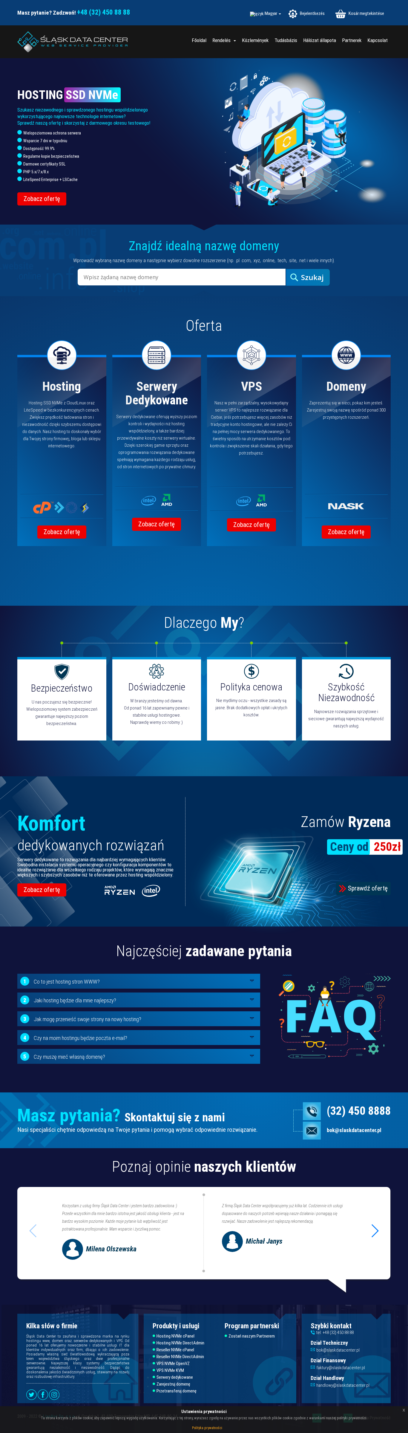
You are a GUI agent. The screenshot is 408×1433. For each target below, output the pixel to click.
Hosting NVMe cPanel (175, 1336)
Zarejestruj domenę (173, 1384)
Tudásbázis (285, 40)
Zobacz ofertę (42, 198)
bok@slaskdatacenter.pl (354, 1130)
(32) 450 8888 (359, 1110)
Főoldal (199, 40)
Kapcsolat (377, 40)
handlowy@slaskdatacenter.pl (342, 1385)
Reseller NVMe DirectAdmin (180, 1357)
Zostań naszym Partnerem (251, 1336)
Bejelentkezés (312, 13)
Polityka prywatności (207, 1428)
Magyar (271, 13)
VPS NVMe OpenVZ (173, 1363)
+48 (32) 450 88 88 (103, 12)
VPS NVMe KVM (170, 1370)
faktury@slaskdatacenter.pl (340, 1367)
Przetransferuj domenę (177, 1391)
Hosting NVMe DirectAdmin (180, 1343)
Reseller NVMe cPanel (175, 1350)
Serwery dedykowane (175, 1377)
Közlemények (255, 40)
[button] (375, 1230)
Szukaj (312, 277)
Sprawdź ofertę (368, 888)
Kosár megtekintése (366, 13)
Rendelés (222, 40)
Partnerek (351, 40)
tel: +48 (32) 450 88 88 (335, 1332)
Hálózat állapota (319, 40)
